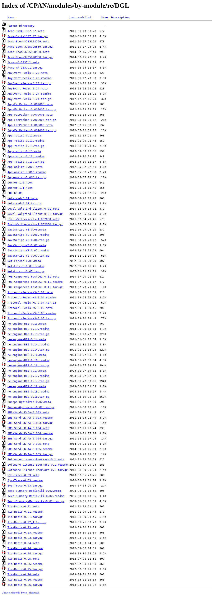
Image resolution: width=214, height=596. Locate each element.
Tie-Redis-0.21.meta (23, 506)
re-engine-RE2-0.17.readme (28, 375)
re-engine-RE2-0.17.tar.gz (28, 381)
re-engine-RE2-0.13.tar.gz (28, 334)
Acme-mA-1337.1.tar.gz (25, 67)
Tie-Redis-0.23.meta (23, 527)
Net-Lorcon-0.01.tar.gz (26, 271)
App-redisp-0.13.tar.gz (26, 161)
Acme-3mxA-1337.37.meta (26, 31)
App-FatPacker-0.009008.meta (30, 125)
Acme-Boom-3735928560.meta (28, 51)
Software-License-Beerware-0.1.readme (38, 464)
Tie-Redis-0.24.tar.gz (25, 553)
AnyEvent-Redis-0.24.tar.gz (29, 99)
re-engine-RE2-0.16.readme (28, 360)
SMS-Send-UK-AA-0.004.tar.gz (30, 438)
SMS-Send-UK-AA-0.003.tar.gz (30, 422)
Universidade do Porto (14, 592)
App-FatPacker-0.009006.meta (30, 114)
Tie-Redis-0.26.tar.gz (25, 584)
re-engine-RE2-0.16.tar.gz (28, 365)
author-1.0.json (20, 182)
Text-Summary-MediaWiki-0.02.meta (34, 490)
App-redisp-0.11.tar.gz (26, 146)
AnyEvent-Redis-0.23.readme (29, 78)
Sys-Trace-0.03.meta (23, 475)
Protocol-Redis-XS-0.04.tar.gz (32, 302)
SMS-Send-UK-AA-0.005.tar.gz (30, 454)
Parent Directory (21, 25)
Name (11, 17)
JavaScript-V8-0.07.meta (27, 245)
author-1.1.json (20, 187)
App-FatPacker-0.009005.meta (30, 104)
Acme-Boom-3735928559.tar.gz (30, 46)
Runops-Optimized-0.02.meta (29, 402)
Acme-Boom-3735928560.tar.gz (30, 57)
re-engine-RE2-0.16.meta (27, 355)
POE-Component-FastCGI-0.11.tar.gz (35, 287)
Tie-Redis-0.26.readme (25, 579)
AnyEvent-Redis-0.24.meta (28, 88)
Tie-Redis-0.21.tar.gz (25, 516)
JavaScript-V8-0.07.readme (28, 250)
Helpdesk (34, 592)
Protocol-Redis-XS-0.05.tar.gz (32, 318)
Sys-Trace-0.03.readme (25, 480)
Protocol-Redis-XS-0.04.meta (30, 292)
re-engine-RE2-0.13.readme (28, 328)
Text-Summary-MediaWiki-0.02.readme (36, 496)
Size (104, 17)
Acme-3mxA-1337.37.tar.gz (28, 36)
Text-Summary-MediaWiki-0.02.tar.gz (36, 501)
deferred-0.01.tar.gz (24, 203)
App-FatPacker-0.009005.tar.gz (32, 109)
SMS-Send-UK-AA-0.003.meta (28, 412)
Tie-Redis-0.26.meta (23, 574)
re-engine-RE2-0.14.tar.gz (28, 349)
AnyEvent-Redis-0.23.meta (28, 72)
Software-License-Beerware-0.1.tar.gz (38, 469)
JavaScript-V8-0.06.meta (27, 229)
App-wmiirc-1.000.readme (27, 172)
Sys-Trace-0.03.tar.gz (25, 485)
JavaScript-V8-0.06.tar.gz (28, 240)
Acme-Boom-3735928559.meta (28, 41)
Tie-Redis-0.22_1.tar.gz (27, 522)
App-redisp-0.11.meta (24, 135)
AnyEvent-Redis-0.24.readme (29, 93)
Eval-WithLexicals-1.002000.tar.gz (35, 224)
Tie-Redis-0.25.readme (25, 563)
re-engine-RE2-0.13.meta (27, 323)
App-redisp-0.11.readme (26, 140)
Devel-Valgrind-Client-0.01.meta (33, 208)
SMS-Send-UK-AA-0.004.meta (28, 428)
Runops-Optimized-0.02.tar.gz (31, 407)
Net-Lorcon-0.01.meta (24, 260)
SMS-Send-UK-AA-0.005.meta (28, 443)
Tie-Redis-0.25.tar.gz (25, 569)
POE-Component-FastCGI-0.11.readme (35, 281)
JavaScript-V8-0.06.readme (28, 234)
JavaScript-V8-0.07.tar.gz (28, 255)
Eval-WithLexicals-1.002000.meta (33, 219)
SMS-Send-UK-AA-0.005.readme (30, 449)
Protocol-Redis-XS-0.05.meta (30, 307)
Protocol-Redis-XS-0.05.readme (32, 313)
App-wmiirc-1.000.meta (25, 166)
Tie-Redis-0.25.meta (23, 558)
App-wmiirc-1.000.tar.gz (27, 177)
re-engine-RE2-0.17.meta (27, 370)
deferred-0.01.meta (23, 198)
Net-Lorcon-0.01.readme (26, 266)
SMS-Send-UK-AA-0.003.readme (30, 417)
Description (120, 17)
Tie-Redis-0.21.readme (25, 511)
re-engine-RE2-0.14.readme (28, 344)
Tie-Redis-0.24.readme (25, 548)
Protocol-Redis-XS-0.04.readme (32, 297)
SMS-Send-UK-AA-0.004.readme (30, 433)
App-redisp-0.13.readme (26, 156)
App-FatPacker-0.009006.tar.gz (32, 119)
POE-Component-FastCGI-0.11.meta (33, 276)
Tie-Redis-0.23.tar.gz (25, 537)
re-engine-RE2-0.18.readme (28, 391)
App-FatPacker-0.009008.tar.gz (32, 130)
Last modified (80, 17)
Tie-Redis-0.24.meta (23, 543)
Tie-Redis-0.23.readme (25, 532)
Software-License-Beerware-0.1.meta (36, 459)
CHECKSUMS (15, 193)
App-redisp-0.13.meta (24, 151)
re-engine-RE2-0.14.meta (27, 339)
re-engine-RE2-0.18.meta (27, 386)
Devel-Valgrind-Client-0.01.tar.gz (35, 213)
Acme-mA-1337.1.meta (23, 62)
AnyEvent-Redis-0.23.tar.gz (29, 83)
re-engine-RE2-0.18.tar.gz (28, 396)
